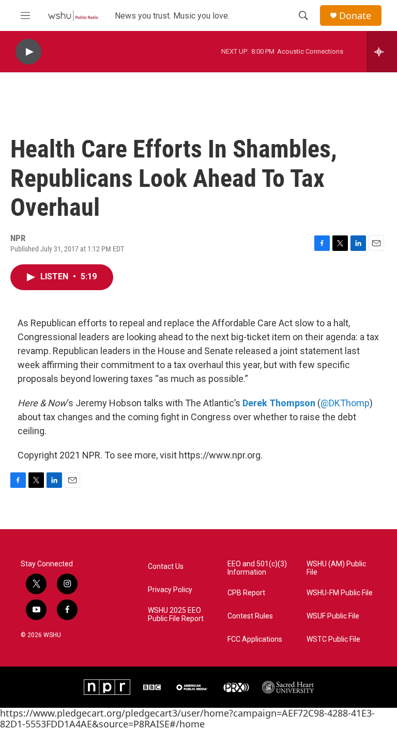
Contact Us (166, 566)
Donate (355, 15)
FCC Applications (254, 639)
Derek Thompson (278, 403)
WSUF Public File (333, 616)
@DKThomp (345, 403)
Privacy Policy (170, 590)
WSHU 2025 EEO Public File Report (176, 615)
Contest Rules (250, 616)
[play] (28, 52)
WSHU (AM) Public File (336, 568)
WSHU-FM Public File (340, 593)
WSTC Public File (333, 639)
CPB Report (246, 593)
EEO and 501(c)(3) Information (257, 568)
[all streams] (382, 51)
